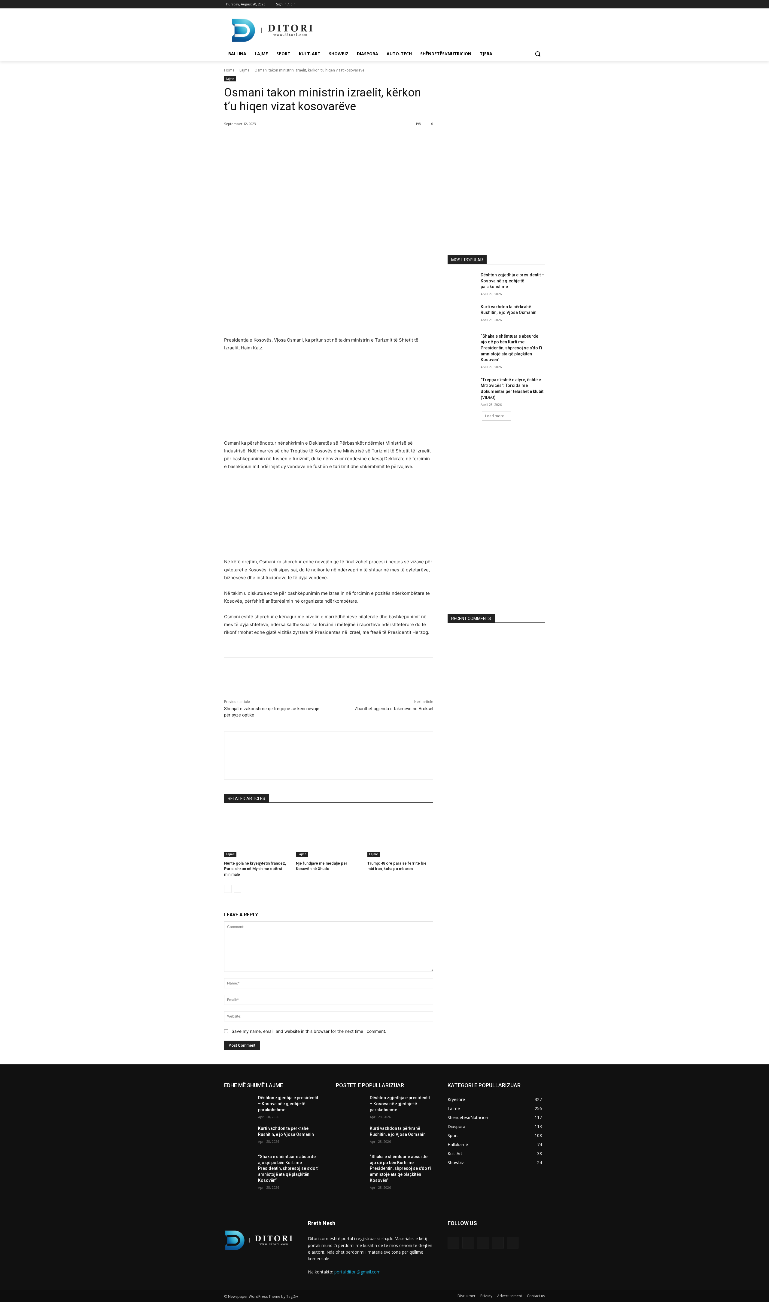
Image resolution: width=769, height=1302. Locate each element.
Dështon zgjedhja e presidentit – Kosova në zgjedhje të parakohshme (512, 280)
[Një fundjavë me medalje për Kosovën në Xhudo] (329, 834)
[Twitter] (524, 4)
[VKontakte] (512, 1243)
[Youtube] (541, 4)
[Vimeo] (533, 4)
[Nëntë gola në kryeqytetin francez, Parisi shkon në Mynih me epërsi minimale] (257, 834)
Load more (494, 415)
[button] (537, 54)
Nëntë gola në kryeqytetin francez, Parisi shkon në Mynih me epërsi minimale (255, 868)
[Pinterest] (295, 139)
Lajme (244, 70)
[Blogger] (453, 1243)
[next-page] (237, 889)
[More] (323, 139)
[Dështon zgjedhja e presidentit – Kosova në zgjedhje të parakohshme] (462, 282)
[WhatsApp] (309, 139)
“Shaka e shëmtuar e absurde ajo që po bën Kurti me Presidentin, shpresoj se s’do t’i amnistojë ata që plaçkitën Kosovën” (511, 348)
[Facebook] (508, 4)
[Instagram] (516, 4)
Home (229, 70)
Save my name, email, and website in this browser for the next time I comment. (309, 1031)
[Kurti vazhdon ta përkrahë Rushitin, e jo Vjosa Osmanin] (462, 314)
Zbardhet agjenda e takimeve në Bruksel (393, 708)
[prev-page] (228, 889)
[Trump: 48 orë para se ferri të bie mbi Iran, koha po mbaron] (400, 834)
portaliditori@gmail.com (357, 1272)
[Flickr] (483, 1243)
